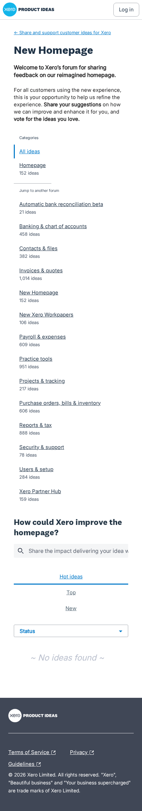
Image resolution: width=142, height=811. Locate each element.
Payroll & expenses (42, 336)
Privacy (79, 751)
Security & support (41, 447)
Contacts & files (38, 248)
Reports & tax (35, 425)
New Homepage (38, 292)
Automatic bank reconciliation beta (61, 204)
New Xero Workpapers (46, 314)
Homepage (32, 165)
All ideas (29, 151)
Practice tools (35, 358)
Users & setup (36, 469)
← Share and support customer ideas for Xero (62, 32)
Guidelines (26, 763)
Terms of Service (29, 751)
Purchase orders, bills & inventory (60, 403)
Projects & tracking (42, 381)
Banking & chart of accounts (53, 226)
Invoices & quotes (41, 270)
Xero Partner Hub (40, 491)
